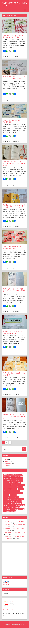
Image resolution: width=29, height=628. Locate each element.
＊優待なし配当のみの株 (10, 511)
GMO (17, 474)
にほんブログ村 (7, 584)
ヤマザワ (6, 495)
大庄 (5, 507)
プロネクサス (7, 491)
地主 (23, 505)
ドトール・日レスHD (18, 486)
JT (21, 474)
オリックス (7, 480)
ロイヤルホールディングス (18, 499)
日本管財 (17, 507)
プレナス (20, 488)
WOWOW (6, 478)
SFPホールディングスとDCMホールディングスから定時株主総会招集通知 (14, 416)
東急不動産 (7, 509)
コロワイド (7, 484)
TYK (21, 476)
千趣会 (19, 503)
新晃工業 (10, 507)
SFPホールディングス (13, 476)
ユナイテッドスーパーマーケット (11, 497)
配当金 (6, 465)
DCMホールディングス (9, 474)
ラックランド (7, 499)
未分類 (6, 459)
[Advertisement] (14, 558)
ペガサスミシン (16, 491)
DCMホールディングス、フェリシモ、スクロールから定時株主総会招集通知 (14, 163)
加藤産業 (13, 503)
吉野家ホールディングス (9, 505)
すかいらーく (13, 478)
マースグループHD (18, 493)
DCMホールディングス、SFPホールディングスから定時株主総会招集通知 (14, 290)
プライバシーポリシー (8, 610)
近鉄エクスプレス (19, 509)
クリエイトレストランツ (16, 480)
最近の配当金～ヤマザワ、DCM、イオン (15, 532)
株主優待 (7, 461)
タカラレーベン (8, 486)
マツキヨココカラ (8, 493)
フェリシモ (14, 488)
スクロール (22, 484)
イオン (20, 478)
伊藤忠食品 (7, 503)
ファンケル (7, 488)
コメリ (18, 482)
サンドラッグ (14, 484)
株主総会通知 (8, 463)
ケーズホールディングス (9, 482)
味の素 (18, 505)
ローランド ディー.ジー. (9, 501)
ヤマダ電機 (13, 495)
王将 (12, 509)
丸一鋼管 (18, 501)
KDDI (5, 476)
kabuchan (17, 56)
